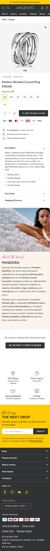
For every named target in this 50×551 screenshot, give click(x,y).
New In (5, 14)
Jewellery (23, 14)
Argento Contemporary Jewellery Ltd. (18, 540)
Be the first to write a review (25, 345)
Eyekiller (12, 547)
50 (11, 97)
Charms (14, 14)
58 (38, 97)
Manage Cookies (24, 531)
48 (5, 97)
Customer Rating (36, 397)
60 (5, 105)
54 (25, 97)
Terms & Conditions (10, 526)
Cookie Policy (8, 531)
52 (18, 97)
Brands (42, 14)
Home (4, 19)
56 (31, 97)
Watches (33, 14)
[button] (3, 8)
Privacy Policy (35, 441)
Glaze (20, 547)
